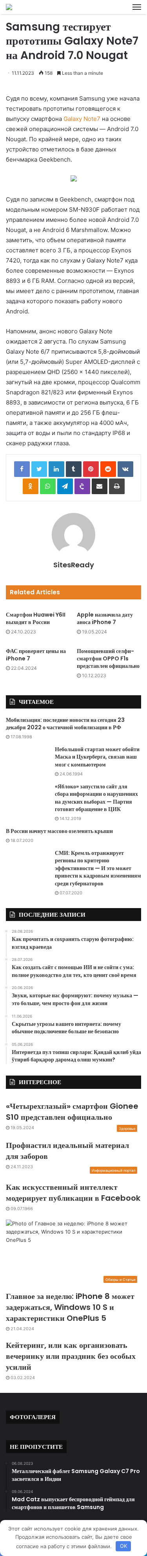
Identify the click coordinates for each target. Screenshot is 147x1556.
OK (123, 1546)
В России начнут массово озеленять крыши (59, 831)
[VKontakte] (125, 469)
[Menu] (136, 7)
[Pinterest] (91, 469)
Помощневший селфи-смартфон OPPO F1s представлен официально (108, 658)
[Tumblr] (74, 469)
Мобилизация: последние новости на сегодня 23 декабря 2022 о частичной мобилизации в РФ (65, 724)
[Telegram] (65, 486)
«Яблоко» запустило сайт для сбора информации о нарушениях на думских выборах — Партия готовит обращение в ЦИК (96, 797)
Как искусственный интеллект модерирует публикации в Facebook (73, 1192)
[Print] (117, 486)
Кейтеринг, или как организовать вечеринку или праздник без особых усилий (71, 1356)
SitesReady (73, 565)
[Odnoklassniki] (30, 486)
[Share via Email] (99, 486)
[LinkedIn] (56, 469)
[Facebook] (22, 469)
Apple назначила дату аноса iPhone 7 (105, 618)
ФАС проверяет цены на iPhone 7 (36, 654)
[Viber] (82, 486)
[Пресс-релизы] (9, 7)
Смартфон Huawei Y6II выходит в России (35, 618)
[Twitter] (39, 469)
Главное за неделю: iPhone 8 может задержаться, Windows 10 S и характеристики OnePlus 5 (70, 1307)
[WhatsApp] (48, 486)
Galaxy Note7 (82, 118)
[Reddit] (108, 469)
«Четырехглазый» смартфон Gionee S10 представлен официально (72, 1111)
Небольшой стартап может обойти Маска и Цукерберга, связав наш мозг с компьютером (97, 756)
